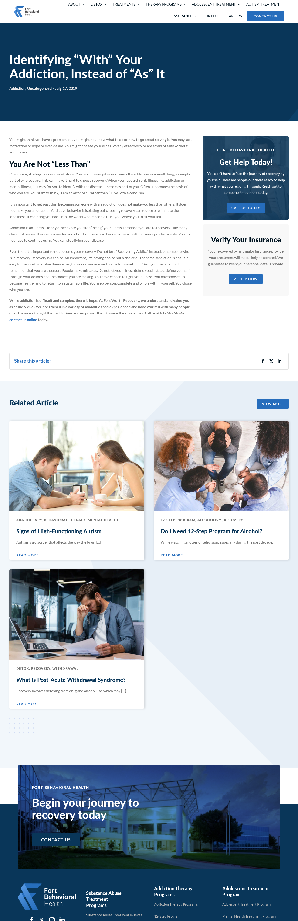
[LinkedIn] (279, 361)
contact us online (23, 319)
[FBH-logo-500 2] (47, 885)
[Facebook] (263, 361)
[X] (271, 361)
